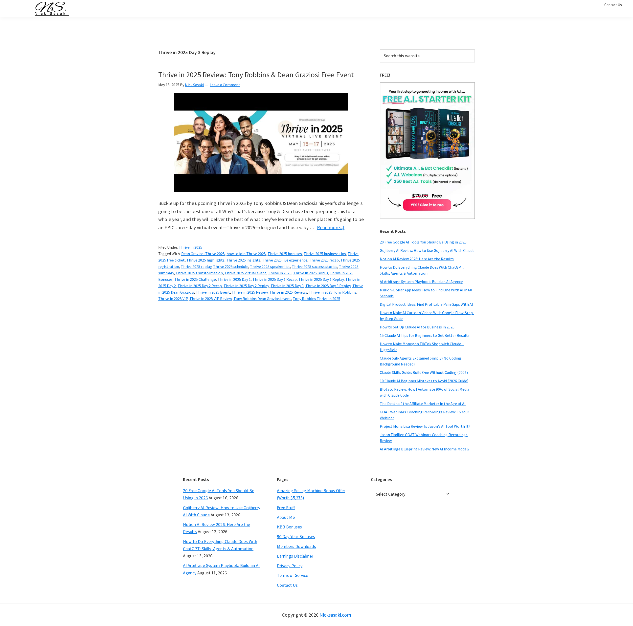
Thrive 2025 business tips (325, 253)
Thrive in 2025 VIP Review (210, 298)
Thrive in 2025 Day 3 (287, 285)
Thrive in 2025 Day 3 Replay (328, 285)
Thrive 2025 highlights (205, 260)
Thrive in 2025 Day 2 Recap (200, 285)
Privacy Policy (289, 565)
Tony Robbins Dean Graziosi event (262, 298)
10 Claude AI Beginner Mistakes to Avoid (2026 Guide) (424, 380)
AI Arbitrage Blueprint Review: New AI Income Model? (425, 448)
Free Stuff (286, 507)
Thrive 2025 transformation (199, 272)
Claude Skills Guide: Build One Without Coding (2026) (424, 372)
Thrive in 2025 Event (213, 292)
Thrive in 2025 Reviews (288, 292)
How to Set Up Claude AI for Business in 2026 (417, 326)
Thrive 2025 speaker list (270, 266)
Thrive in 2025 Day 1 (234, 279)
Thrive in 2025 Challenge (195, 279)
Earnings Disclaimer (295, 556)
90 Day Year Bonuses (296, 536)
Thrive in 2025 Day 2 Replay (246, 285)
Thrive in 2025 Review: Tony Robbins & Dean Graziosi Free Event (256, 74)
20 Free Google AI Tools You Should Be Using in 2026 (423, 242)
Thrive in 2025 (190, 247)
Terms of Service (292, 575)
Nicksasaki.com (335, 615)
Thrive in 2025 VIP (173, 298)
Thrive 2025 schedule (230, 266)
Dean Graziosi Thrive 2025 (203, 253)
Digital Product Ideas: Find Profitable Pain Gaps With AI (426, 304)
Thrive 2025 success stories (314, 266)
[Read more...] (329, 227)
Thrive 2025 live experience (284, 260)
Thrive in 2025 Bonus (310, 272)
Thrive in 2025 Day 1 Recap (274, 279)
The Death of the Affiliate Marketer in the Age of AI (423, 403)
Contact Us (287, 585)
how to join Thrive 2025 (246, 253)
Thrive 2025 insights (243, 260)
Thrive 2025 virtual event (245, 272)
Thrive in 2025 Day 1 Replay (321, 279)
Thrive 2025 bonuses (285, 253)
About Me (286, 517)
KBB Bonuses (289, 527)
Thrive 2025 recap (324, 260)
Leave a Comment (225, 84)
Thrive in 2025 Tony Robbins (332, 292)
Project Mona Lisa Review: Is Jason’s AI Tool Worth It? (425, 426)
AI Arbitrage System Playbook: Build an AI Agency (421, 281)
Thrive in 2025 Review (250, 292)
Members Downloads (296, 546)
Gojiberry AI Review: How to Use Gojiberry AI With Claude (427, 250)
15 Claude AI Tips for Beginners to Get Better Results (425, 335)
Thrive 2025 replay (196, 266)
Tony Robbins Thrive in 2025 (316, 298)
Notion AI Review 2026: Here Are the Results (417, 258)
